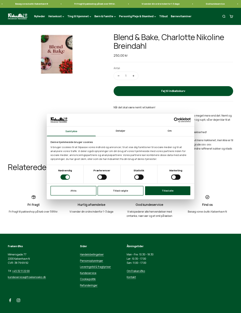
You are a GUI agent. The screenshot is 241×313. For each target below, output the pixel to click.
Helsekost (55, 16)
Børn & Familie (103, 16)
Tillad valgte (120, 190)
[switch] (102, 177)
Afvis (73, 190)
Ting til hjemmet (78, 16)
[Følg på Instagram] (18, 300)
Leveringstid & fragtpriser (95, 267)
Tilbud (163, 16)
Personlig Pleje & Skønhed (136, 16)
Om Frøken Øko (136, 271)
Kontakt (131, 277)
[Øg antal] (133, 76)
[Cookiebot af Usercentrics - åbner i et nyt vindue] (176, 120)
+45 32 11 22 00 (21, 271)
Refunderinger (89, 285)
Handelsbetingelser (92, 254)
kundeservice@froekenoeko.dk (27, 277)
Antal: (117, 68)
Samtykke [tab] (71, 131)
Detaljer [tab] (120, 130)
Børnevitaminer (181, 16)
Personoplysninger (91, 260)
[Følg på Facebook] (10, 300)
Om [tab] (170, 130)
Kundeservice (88, 273)
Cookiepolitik (88, 279)
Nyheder (39, 16)
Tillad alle (167, 190)
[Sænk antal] (118, 76)
